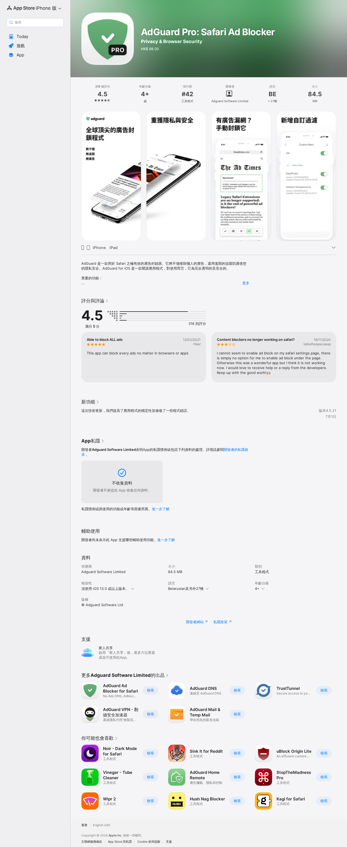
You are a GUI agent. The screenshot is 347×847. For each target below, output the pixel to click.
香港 (84, 825)
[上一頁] (76, 175)
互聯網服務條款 (91, 841)
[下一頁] (341, 175)
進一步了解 (160, 509)
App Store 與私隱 (120, 841)
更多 (245, 283)
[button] (35, 37)
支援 (169, 841)
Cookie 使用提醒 (148, 841)
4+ (257, 588)
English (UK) (101, 825)
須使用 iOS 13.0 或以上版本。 (105, 588)
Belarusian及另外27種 (186, 588)
